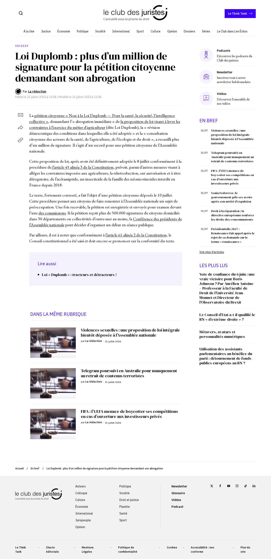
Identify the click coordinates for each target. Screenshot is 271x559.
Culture (155, 31)
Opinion (172, 31)
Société (100, 31)
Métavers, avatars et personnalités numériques (222, 334)
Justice (46, 31)
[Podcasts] (206, 55)
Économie (63, 31)
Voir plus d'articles (211, 252)
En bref (35, 468)
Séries (206, 31)
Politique (82, 31)
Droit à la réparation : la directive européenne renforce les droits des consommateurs (232, 215)
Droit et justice (129, 500)
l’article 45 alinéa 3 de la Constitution (82, 167)
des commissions (52, 213)
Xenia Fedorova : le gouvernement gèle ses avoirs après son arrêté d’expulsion (231, 197)
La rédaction (37, 91)
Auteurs (80, 486)
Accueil (19, 468)
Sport (140, 31)
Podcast (177, 507)
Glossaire (178, 493)
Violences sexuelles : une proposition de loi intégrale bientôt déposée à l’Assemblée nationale (232, 136)
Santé (123, 513)
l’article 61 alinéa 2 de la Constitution (136, 235)
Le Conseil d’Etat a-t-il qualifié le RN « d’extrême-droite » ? (227, 317)
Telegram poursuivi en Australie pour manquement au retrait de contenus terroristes (232, 157)
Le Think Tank (237, 13)
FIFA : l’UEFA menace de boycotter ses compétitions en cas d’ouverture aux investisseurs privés (232, 177)
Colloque (81, 493)
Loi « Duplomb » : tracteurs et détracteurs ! (79, 274)
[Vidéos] (206, 98)
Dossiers (189, 31)
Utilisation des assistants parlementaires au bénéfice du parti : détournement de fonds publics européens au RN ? (225, 356)
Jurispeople (83, 520)
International (121, 31)
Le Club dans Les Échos (232, 31)
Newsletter (179, 486)
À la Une (29, 31)
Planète (124, 507)
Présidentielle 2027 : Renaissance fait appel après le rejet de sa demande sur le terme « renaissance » (232, 235)
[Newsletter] (206, 77)
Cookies (172, 547)
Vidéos (176, 500)
